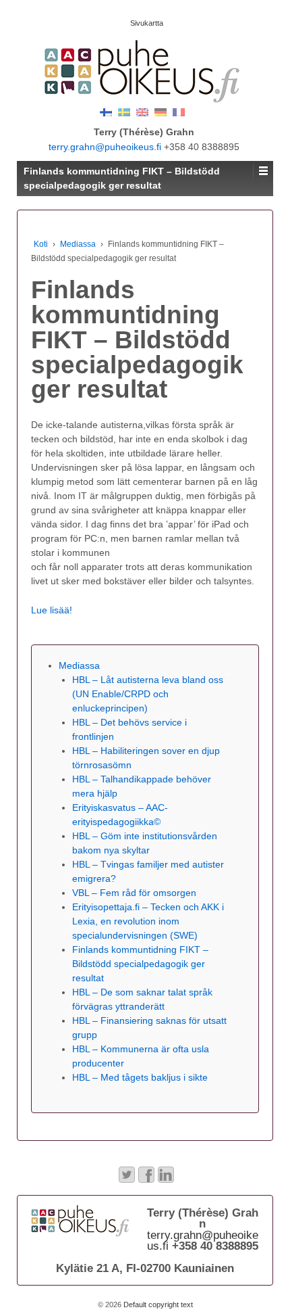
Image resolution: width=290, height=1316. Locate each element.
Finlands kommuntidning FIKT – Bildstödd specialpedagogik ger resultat (140, 963)
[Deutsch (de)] (160, 111)
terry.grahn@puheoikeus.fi (105, 146)
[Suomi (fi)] (106, 111)
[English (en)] (142, 111)
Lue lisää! (51, 610)
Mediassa (78, 244)
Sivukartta (146, 23)
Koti (41, 244)
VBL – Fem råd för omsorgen (134, 892)
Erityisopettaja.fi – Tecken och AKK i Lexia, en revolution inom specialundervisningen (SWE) (148, 921)
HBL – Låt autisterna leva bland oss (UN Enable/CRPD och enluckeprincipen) (147, 693)
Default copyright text (157, 1304)
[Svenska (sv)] (124, 111)
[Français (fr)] (179, 111)
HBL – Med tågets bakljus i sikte (140, 1077)
